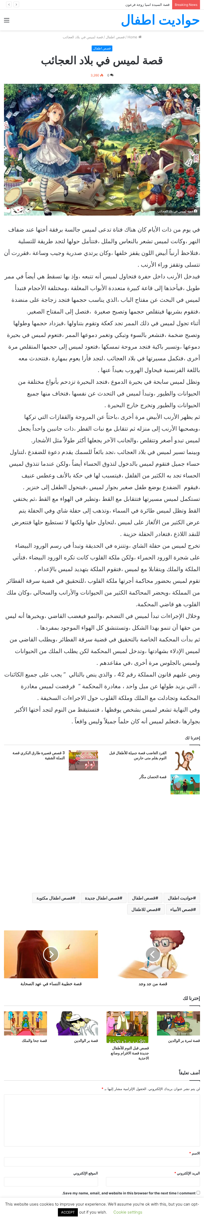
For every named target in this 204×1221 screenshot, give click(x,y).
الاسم (194, 1153)
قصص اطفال (143, 898)
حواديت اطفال (180, 898)
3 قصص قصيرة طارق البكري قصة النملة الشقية (38, 755)
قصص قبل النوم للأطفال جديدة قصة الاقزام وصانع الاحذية (130, 1053)
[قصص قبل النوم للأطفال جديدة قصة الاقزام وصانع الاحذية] (127, 1027)
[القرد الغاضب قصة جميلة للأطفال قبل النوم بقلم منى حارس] (185, 760)
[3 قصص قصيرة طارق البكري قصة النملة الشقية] (83, 760)
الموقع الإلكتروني (85, 1173)
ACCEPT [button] (68, 1212)
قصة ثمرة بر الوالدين (184, 1040)
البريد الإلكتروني (187, 1173)
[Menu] (6, 22)
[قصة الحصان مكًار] (185, 784)
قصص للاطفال (144, 909)
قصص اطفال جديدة (102, 898)
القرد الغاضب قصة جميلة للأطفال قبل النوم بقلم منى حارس (138, 755)
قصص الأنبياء (181, 909)
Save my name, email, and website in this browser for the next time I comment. (129, 1193)
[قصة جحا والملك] (25, 1023)
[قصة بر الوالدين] (76, 1023)
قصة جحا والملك (34, 1040)
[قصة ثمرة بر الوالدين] (178, 1023)
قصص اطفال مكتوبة (54, 898)
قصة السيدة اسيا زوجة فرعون (147, 4)
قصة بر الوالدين (86, 1040)
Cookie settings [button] (127, 1212)
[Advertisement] (102, 70)
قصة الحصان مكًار (153, 776)
